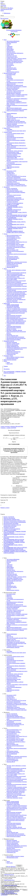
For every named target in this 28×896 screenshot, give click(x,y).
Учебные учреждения (12, 89)
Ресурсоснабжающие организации (15, 337)
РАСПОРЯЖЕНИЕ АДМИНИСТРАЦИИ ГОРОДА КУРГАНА (15, 219)
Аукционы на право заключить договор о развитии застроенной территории (17, 292)
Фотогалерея (10, 63)
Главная (6, 366)
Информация (7, 13)
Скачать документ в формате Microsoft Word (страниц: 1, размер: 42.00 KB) (12, 427)
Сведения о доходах (12, 181)
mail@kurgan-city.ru (9, 874)
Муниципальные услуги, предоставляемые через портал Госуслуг (17, 241)
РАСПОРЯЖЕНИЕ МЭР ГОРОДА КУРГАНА (15, 547)
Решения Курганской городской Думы (16, 122)
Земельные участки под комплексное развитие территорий (16, 300)
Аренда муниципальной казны (14, 274)
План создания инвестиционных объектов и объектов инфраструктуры (16, 320)
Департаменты (10, 136)
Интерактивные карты (12, 358)
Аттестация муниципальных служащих (17, 86)
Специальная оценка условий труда (16, 184)
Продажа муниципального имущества (16, 272)
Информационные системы (14, 156)
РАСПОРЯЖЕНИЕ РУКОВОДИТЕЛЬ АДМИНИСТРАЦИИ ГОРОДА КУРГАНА (16, 228)
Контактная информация (13, 88)
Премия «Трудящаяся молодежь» (15, 61)
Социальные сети (11, 354)
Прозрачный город (11, 67)
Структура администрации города (15, 133)
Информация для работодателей (15, 85)
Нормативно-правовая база (13, 351)
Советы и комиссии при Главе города (16, 130)
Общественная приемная (13, 167)
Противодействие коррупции (14, 62)
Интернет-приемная (12, 124)
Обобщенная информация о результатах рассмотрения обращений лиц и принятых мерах (17, 349)
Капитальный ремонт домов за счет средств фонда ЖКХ (16, 278)
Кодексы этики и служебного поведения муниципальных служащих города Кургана (17, 96)
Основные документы (12, 201)
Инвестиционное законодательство (16, 322)
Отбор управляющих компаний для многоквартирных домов (16, 276)
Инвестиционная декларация (14, 315)
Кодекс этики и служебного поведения (16, 185)
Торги (5, 268)
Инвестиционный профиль (13, 339)
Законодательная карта (12, 353)
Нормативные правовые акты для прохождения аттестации (15, 199)
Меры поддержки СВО (12, 250)
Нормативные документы (13, 183)
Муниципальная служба (10, 73)
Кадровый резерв (11, 74)
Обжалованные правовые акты (14, 191)
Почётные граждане (12, 55)
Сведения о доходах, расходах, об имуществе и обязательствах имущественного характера (15, 92)
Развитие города (11, 51)
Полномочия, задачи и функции (15, 150)
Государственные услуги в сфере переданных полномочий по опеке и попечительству (16, 247)
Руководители (10, 134)
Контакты (9, 165)
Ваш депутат (10, 116)
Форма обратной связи (12, 335)
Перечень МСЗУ (11, 267)
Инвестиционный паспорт (13, 316)
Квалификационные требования (15, 82)
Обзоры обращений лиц (13, 346)
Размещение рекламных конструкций (16, 280)
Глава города (7, 128)
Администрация (8, 132)
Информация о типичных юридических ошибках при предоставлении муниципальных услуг (17, 263)
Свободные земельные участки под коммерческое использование (16, 297)
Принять (25, 889)
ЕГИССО (9, 168)
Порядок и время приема (13, 343)
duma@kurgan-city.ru (9, 880)
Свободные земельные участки (14, 302)
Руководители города (12, 57)
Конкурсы (9, 77)
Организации (10, 50)
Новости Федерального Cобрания (15, 110)
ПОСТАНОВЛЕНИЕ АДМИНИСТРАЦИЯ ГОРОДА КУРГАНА (15, 207)
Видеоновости (10, 65)
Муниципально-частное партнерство (16, 338)
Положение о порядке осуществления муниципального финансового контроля (17, 179)
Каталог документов (12, 188)
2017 (5, 375)
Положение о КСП (11, 171)
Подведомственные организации (15, 137)
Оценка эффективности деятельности (16, 145)
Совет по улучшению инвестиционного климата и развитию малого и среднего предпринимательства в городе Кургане (17, 310)
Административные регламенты (15, 203)
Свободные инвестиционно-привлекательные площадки (14, 327)
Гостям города (10, 54)
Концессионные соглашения (14, 282)
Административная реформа (14, 153)
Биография (9, 129)
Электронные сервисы (12, 256)
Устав (8, 45)
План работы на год (12, 175)
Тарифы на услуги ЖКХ (13, 204)
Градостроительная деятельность (15, 53)
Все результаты (4, 18)
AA (1, 5)
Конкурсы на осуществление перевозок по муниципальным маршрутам (17, 284)
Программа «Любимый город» (14, 59)
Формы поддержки (11, 329)
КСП (5, 169)
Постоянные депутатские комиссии (16, 121)
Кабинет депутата (11, 118)
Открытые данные (8, 355)
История (9, 43)
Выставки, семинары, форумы (14, 330)
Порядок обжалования (12, 189)
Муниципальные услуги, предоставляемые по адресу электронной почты (14, 238)
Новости (9, 114)
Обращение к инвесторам (13, 307)
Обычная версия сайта (6, 9)
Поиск (5, 361)
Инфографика (10, 49)
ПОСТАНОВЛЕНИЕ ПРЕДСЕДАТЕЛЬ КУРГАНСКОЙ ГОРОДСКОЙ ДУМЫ (17, 215)
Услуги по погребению (12, 266)
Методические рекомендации (14, 108)
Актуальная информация (13, 41)
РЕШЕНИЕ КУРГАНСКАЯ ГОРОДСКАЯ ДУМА (14, 210)
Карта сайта (10, 363)
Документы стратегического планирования (14, 195)
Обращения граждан (9, 341)
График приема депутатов (13, 120)
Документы (6, 187)
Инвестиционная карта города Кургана (17, 318)
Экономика (9, 47)
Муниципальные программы (14, 197)
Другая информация (12, 259)
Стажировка (10, 78)
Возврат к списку (5, 507)
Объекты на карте (11, 138)
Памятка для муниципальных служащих (17, 109)
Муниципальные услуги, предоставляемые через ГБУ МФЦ (15, 244)
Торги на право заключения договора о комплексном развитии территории (17, 294)
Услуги (5, 233)
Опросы (9, 70)
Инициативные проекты (13, 71)
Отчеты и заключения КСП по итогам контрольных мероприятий (16, 177)
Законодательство (11, 84)
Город (5, 39)
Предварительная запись (13, 258)
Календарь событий (12, 69)
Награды (9, 66)
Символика (9, 46)
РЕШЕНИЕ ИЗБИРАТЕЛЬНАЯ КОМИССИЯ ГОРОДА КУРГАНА (15, 232)
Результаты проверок (12, 154)
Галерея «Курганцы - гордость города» (16, 58)
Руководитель (10, 172)
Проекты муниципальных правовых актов (14, 520)
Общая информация (12, 42)
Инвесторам (7, 303)
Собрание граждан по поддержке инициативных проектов (15, 126)
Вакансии (9, 75)
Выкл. (11, 8)
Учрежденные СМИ (12, 157)
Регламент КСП (11, 173)
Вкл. (9, 8)
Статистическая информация (14, 164)
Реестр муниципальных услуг (14, 235)
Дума (5, 112)
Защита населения (11, 146)
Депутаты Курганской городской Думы (17, 117)
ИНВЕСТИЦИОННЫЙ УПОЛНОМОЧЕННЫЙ (13, 305)
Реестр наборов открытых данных (15, 357)
